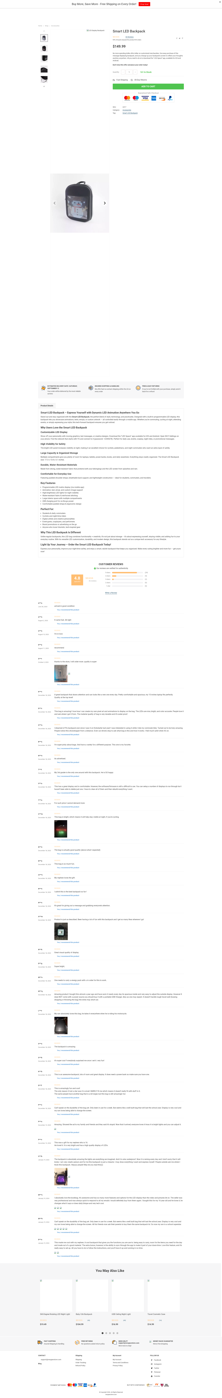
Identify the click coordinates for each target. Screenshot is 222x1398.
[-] (123, 72)
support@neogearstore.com (50, 1359)
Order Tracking (81, 1362)
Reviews (129, 37)
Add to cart (148, 86)
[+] (135, 72)
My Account (117, 1359)
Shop (46, 26)
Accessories (55, 26)
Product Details (47, 406)
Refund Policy (80, 1365)
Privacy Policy (118, 1365)
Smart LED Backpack (130, 113)
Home (40, 26)
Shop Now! (144, 4)
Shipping (79, 1359)
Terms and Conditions (120, 1362)
